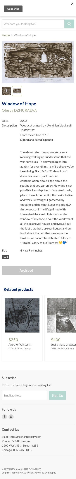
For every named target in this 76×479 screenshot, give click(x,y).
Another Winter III (20, 344)
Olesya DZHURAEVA (19, 110)
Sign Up (57, 395)
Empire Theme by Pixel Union (17, 472)
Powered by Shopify (45, 472)
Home (6, 35)
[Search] (69, 24)
